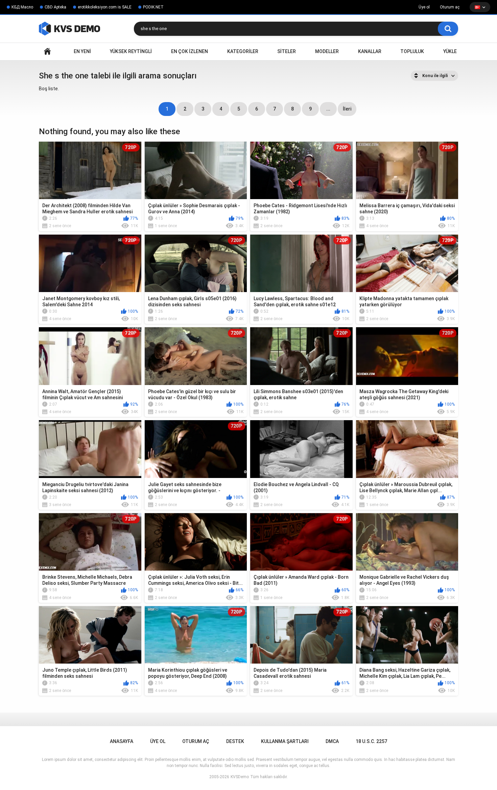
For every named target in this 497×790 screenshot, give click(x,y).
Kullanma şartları (285, 741)
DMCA (332, 741)
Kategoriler (242, 51)
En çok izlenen (189, 51)
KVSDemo (240, 776)
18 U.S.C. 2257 (371, 741)
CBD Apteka (55, 7)
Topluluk (412, 51)
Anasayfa (47, 51)
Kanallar (369, 51)
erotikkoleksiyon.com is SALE (105, 7)
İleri (347, 109)
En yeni (82, 51)
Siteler (286, 51)
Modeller (327, 51)
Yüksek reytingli (131, 51)
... (328, 109)
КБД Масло (22, 7)
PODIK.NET (153, 7)
